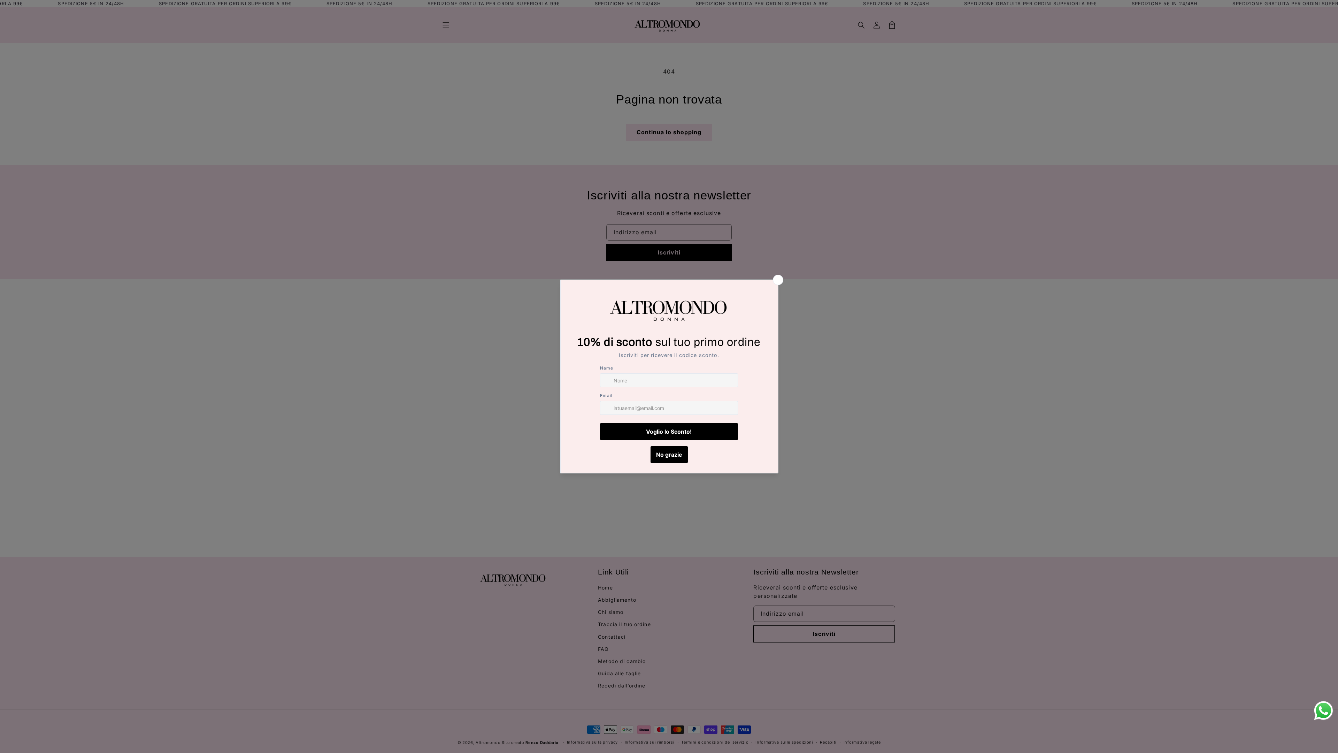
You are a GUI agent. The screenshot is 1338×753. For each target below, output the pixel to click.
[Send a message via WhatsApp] (1324, 711)
